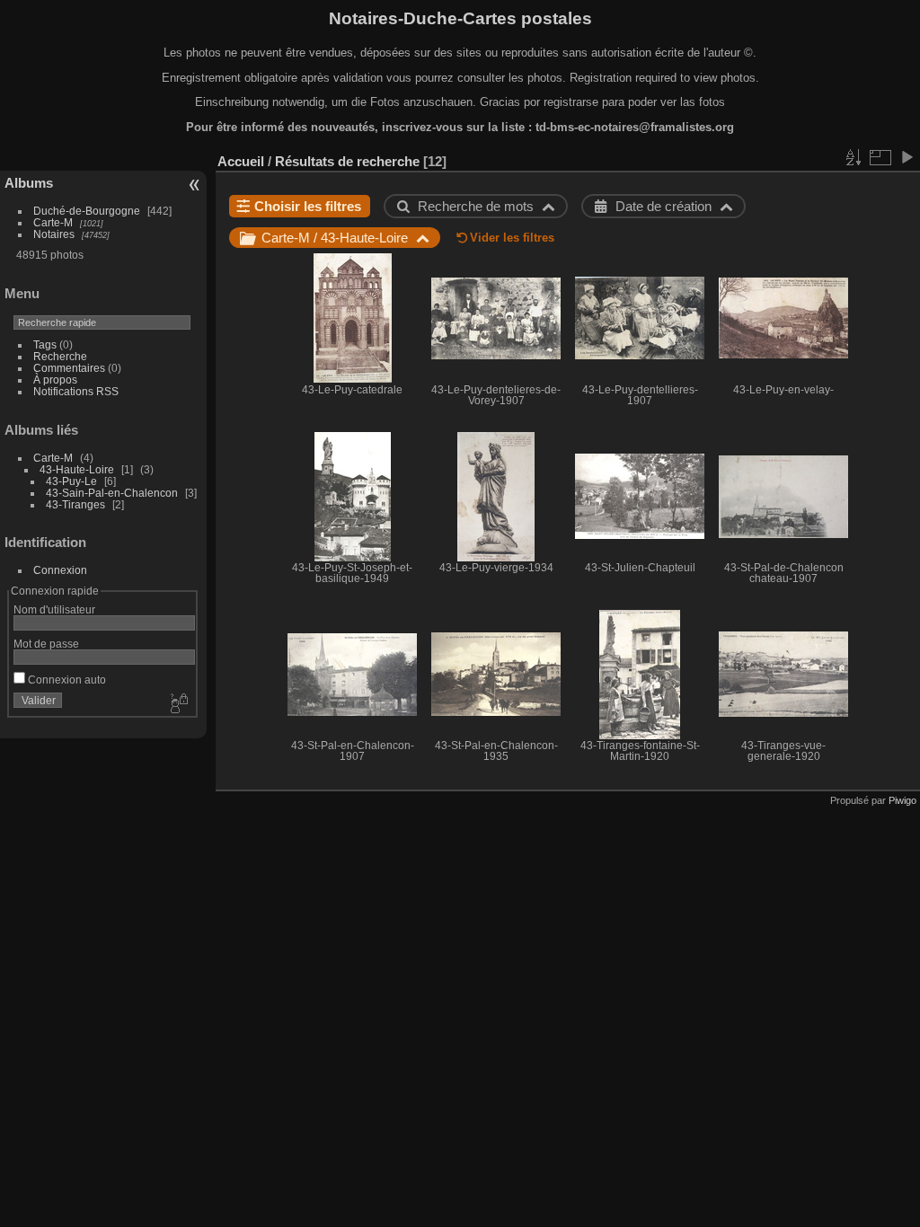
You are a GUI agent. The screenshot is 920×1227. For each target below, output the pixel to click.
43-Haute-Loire (77, 469)
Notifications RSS (76, 391)
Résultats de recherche (347, 161)
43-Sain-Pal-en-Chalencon (112, 493)
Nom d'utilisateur (54, 609)
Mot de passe (46, 643)
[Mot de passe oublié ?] (178, 704)
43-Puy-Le (71, 481)
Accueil (240, 161)
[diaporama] (906, 157)
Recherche (60, 356)
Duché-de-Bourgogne (86, 210)
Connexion (60, 570)
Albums (28, 182)
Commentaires (69, 368)
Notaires (54, 234)
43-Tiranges (75, 504)
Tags (45, 344)
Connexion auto (65, 679)
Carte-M (53, 222)
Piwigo (902, 800)
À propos (55, 379)
